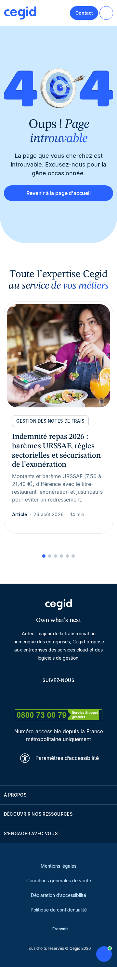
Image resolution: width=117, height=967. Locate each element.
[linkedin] (27, 694)
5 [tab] (67, 556)
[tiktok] (74, 694)
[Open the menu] (106, 13)
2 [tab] (49, 556)
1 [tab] (44, 556)
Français (60, 928)
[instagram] (58, 694)
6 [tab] (73, 556)
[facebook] (89, 694)
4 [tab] (61, 556)
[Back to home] (20, 12)
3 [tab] (55, 556)
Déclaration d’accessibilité (58, 895)
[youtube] (42, 694)
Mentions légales (58, 866)
